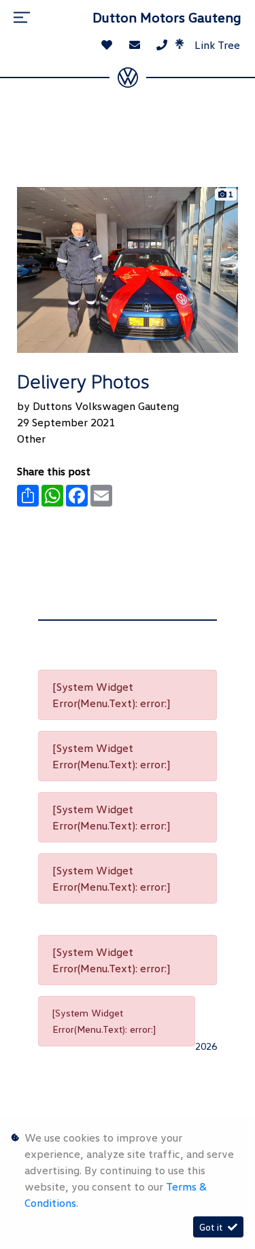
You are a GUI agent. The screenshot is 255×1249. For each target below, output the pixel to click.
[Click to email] (134, 45)
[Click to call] (161, 45)
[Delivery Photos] (127, 268)
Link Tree (216, 45)
